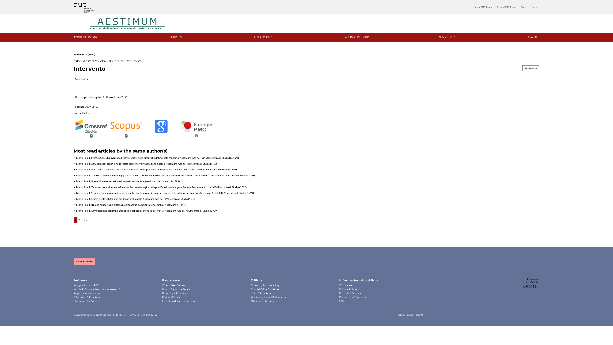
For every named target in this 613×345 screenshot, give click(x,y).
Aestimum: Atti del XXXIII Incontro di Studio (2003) (227, 175)
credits (419, 315)
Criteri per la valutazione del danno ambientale (116, 198)
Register (525, 7)
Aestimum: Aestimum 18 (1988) (162, 181)
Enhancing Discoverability (265, 285)
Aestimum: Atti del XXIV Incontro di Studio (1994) (226, 192)
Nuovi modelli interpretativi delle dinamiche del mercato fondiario (143, 157)
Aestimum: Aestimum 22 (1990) (169, 204)
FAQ (341, 301)
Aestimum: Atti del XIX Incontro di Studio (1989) (191, 210)
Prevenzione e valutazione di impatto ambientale (118, 181)
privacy (410, 315)
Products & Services (350, 293)
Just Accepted (263, 37)
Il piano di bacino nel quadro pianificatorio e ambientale (121, 204)
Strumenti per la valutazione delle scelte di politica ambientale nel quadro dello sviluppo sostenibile (145, 192)
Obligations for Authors (86, 301)
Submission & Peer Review (88, 297)
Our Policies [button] (447, 37)
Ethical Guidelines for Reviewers (179, 301)
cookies (401, 315)
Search (532, 37)
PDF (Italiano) (531, 68)
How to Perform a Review (176, 289)
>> (87, 220)
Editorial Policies (348, 289)
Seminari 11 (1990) (84, 54)
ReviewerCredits (171, 297)
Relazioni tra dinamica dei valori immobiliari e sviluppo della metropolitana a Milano (137, 169)
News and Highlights (356, 37)
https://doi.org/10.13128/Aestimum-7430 (104, 97)
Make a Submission (84, 261)
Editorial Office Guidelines (265, 289)
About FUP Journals (484, 7)
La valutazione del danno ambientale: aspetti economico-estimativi (127, 210)
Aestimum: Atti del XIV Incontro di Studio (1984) (169, 198)
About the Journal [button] (86, 37)
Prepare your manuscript (87, 293)
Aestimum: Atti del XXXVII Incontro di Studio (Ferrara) (209, 157)
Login (534, 7)
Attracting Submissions (263, 301)
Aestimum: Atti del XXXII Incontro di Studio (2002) (219, 187)
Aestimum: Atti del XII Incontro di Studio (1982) (192, 163)
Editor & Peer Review (262, 293)
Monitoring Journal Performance (269, 297)
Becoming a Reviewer (174, 293)
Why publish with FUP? (87, 285)
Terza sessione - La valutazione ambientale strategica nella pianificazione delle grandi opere (141, 187)
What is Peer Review (173, 285)
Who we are (345, 285)
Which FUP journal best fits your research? (97, 289)
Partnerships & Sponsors (352, 297)
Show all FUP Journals (507, 7)
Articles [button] (176, 37)
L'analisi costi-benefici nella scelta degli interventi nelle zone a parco (128, 163)
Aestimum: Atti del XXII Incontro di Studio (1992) (210, 169)
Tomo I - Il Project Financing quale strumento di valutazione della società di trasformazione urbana (145, 175)
